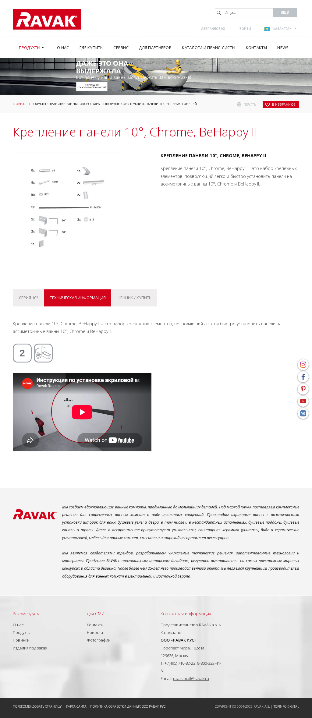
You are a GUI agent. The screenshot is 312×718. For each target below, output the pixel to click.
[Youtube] (303, 401)
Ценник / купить (134, 297)
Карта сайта (76, 706)
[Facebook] (303, 376)
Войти (245, 29)
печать (250, 104)
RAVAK (47, 19)
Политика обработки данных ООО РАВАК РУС (127, 706)
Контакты (95, 625)
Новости (95, 632)
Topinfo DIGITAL (286, 706)
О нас (18, 625)
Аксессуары (90, 104)
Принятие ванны (63, 104)
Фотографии (99, 640)
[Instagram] (303, 364)
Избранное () (213, 29)
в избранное (284, 104)
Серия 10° (28, 297)
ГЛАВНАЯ (20, 104)
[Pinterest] (303, 389)
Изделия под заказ (30, 648)
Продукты (37, 104)
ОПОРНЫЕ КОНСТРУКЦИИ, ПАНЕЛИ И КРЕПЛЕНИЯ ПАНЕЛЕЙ (150, 104)
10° (202, 104)
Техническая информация (78, 297)
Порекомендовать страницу (37, 706)
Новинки (21, 640)
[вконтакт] (303, 413)
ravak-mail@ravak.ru (191, 678)
